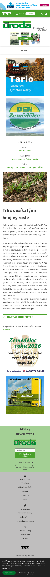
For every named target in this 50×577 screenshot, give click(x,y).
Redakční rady (25, 517)
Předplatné (25, 483)
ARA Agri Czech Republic (17, 167)
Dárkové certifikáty (25, 487)
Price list (25, 538)
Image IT (33, 167)
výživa (40, 167)
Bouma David (25, 150)
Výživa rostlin (32, 159)
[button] (25, 455)
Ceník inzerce (25, 534)
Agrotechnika (18, 159)
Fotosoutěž (25, 495)
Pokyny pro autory (25, 513)
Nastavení (22, 573)
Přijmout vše (9, 573)
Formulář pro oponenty (25, 521)
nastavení (6, 568)
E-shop (25, 491)
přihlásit (6, 329)
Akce (25, 499)
